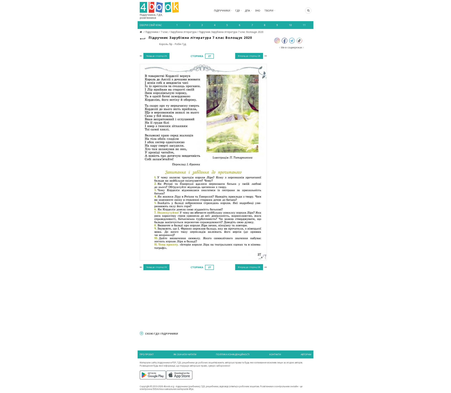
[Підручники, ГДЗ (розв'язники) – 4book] (141, 32)
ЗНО (257, 10)
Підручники (222, 10)
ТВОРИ (268, 10)
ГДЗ (237, 10)
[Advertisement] (203, 300)
